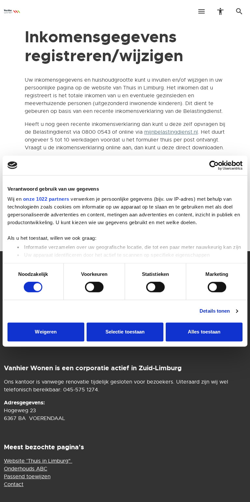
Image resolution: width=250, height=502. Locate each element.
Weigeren (46, 331)
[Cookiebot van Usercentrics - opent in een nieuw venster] (214, 165)
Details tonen (215, 311)
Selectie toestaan (125, 331)
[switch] (94, 287)
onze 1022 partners (46, 199)
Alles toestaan (204, 331)
